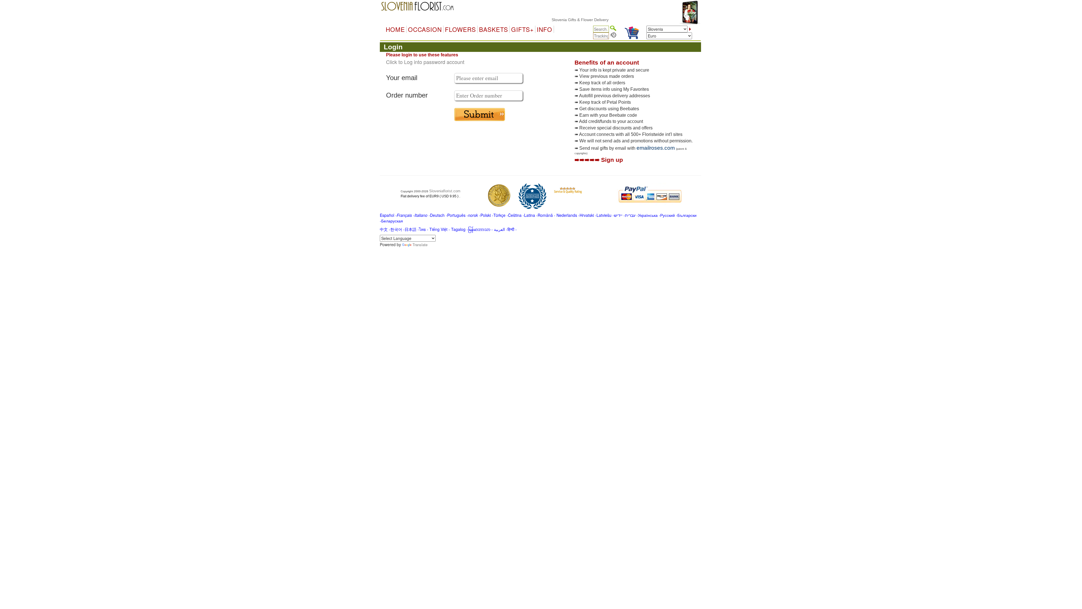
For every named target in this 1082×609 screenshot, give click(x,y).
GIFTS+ (522, 29)
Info (544, 29)
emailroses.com (656, 148)
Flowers (460, 29)
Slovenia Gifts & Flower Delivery (565, 19)
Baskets (493, 29)
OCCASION (425, 29)
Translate (420, 244)
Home (395, 29)
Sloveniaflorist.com (444, 191)
